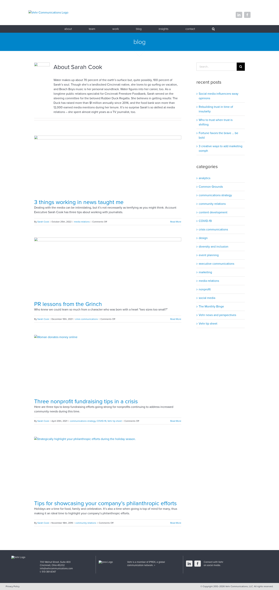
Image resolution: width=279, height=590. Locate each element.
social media (207, 298)
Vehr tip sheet (114, 421)
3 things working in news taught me (79, 202)
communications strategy (82, 421)
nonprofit (205, 289)
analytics (204, 178)
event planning (209, 255)
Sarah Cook (43, 221)
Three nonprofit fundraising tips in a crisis (86, 401)
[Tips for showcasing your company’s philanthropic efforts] (107, 467)
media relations (82, 221)
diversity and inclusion (213, 247)
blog (139, 42)
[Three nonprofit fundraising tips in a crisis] (107, 365)
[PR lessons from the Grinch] (107, 267)
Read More (175, 221)
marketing (205, 272)
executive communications (216, 264)
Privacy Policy (13, 586)
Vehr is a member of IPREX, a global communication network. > (146, 564)
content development (213, 212)
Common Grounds (211, 187)
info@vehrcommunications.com (56, 568)
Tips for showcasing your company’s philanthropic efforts (105, 503)
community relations (85, 523)
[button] (213, 29)
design (203, 238)
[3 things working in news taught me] (107, 165)
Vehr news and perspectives (217, 315)
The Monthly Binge (211, 306)
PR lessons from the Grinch (68, 304)
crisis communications (86, 319)
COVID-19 (101, 421)
